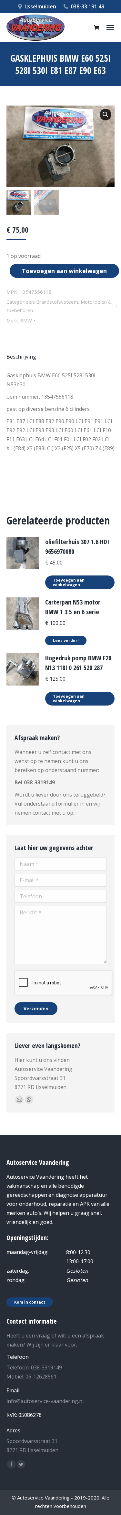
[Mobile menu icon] (110, 28)
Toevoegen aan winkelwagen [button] (69, 582)
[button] (105, 114)
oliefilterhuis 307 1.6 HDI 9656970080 (77, 546)
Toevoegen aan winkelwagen (64, 271)
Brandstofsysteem (57, 302)
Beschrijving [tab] (21, 356)
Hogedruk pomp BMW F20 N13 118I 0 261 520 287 (78, 663)
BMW (26, 320)
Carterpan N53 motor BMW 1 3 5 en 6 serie (72, 607)
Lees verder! (66, 640)
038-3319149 (39, 782)
